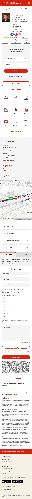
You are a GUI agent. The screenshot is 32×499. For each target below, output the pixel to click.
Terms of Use (5, 466)
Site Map (4, 473)
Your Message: (7, 327)
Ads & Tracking (5, 459)
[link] (16, 2)
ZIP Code (7, 64)
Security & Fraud (6, 461)
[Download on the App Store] (6, 481)
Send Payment (16, 89)
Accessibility (5, 464)
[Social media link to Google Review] (20, 34)
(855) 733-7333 (18, 377)
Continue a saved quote (16, 76)
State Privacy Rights (6, 471)
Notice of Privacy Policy (7, 468)
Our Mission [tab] (8, 254)
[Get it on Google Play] (17, 481)
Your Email (6, 285)
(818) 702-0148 (7, 166)
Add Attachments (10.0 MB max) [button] (16, 348)
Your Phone (6, 279)
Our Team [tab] (24, 254)
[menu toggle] (29, 3)
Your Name (6, 273)
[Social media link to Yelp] (16, 34)
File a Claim (16, 83)
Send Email (16, 357)
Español (4, 3)
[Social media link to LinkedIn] (12, 34)
